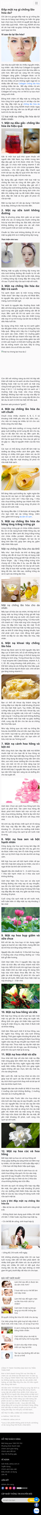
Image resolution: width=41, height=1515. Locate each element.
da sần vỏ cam (25, 516)
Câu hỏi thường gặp (9, 1454)
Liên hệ (4, 1474)
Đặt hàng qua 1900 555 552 (11, 1443)
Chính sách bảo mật (9, 1469)
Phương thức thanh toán (10, 1446)
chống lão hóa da (31, 104)
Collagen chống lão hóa (29, 83)
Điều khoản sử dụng (9, 1472)
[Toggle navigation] (36, 3)
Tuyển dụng (5, 1466)
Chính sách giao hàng (9, 1449)
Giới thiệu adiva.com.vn (10, 1464)
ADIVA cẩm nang (7, 1484)
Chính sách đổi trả (8, 1451)
